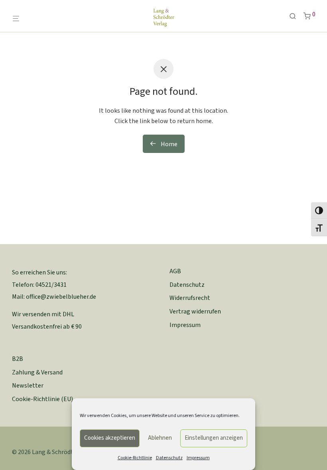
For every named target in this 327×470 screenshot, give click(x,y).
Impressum (198, 457)
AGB (175, 271)
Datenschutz (169, 457)
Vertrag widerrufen (195, 311)
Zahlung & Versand (37, 372)
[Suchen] (295, 16)
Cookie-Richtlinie (135, 457)
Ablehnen (160, 438)
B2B (17, 358)
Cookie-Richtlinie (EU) (42, 399)
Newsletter (27, 385)
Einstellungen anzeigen (214, 438)
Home (168, 144)
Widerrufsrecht (189, 298)
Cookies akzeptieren (109, 438)
